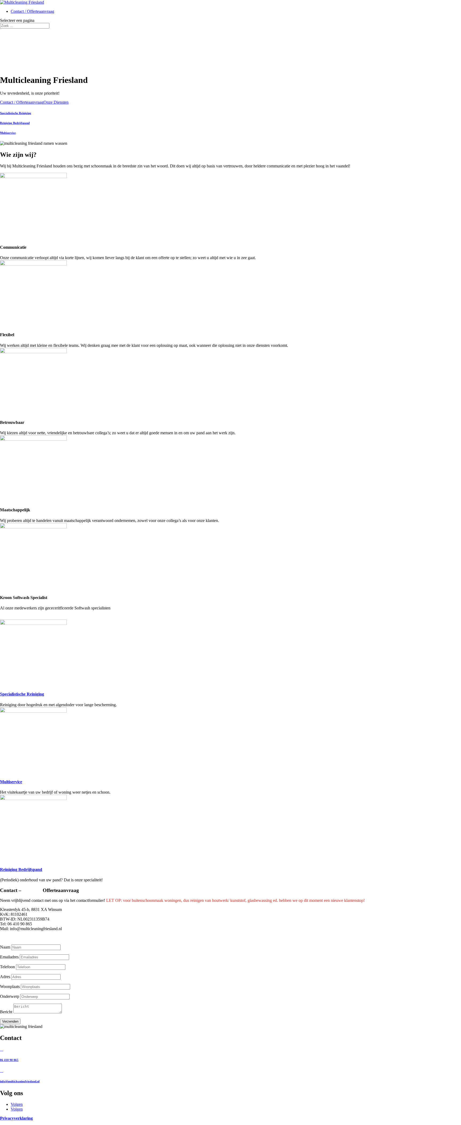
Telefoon (7, 967)
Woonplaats (10, 986)
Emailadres (9, 957)
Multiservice (8, 132)
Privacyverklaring (16, 1118)
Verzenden (10, 1021)
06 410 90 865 (9, 1060)
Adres (5, 976)
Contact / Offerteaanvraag (32, 11)
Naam (5, 947)
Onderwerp (9, 996)
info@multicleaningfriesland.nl (19, 1081)
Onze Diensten (56, 102)
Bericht (6, 1012)
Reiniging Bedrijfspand (15, 122)
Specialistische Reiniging (15, 113)
